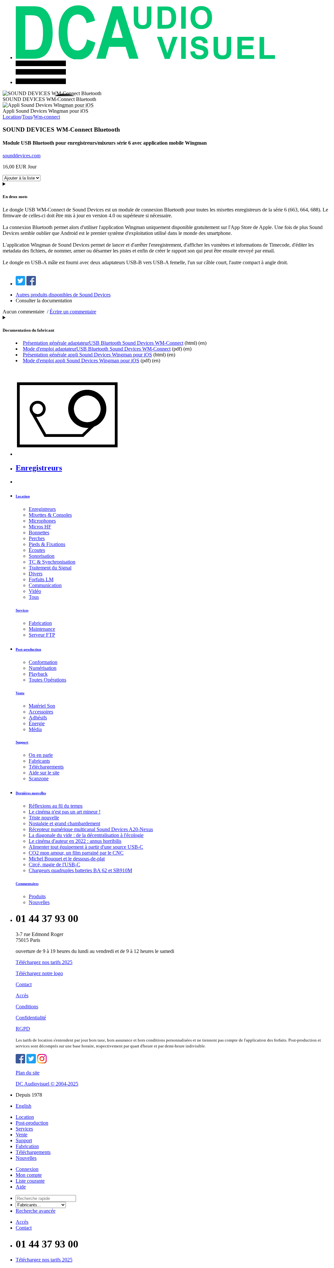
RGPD (23, 1028)
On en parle (41, 755)
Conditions (27, 1006)
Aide (21, 1186)
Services (22, 610)
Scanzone (39, 778)
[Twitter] (20, 283)
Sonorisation (41, 556)
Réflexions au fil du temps (56, 806)
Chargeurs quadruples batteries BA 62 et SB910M (80, 870)
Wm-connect (47, 117)
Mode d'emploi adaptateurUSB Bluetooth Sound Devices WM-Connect (97, 349)
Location (12, 117)
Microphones (42, 521)
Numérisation (42, 668)
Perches (37, 538)
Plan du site (27, 1072)
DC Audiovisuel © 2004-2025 (47, 1084)
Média (35, 729)
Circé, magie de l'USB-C (54, 864)
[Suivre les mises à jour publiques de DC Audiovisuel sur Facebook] (20, 1061)
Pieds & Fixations (47, 544)
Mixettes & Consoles (50, 515)
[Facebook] (31, 283)
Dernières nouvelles (31, 793)
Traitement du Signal (50, 567)
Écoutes (37, 550)
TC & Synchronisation (52, 562)
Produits (37, 896)
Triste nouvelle (44, 817)
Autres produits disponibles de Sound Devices (63, 294)
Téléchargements (46, 767)
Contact (24, 984)
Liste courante (30, 1181)
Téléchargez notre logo (39, 973)
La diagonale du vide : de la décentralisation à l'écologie (86, 835)
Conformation (43, 662)
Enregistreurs (39, 468)
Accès (22, 995)
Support (22, 742)
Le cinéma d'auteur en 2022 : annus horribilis (75, 841)
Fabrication (40, 623)
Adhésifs (38, 717)
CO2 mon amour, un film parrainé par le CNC (76, 853)
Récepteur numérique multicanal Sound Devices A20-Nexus (91, 829)
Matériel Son (42, 706)
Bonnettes (39, 532)
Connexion (27, 1169)
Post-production (28, 649)
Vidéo (35, 591)
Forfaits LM (41, 579)
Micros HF (40, 526)
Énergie (37, 723)
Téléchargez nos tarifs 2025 (44, 962)
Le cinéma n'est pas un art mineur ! (64, 811)
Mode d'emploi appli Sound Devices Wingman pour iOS (81, 360)
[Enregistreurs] (71, 454)
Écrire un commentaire (73, 311)
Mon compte (29, 1175)
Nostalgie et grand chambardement (64, 823)
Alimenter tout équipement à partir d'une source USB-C (86, 847)
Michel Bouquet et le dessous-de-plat (67, 858)
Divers (35, 573)
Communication (45, 585)
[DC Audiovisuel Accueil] (145, 57)
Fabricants (39, 761)
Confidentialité (31, 1017)
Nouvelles (39, 902)
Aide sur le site (44, 772)
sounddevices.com (21, 155)
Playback (38, 674)
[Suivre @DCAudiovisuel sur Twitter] (31, 1061)
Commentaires (27, 884)
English (23, 1106)
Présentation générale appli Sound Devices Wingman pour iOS (87, 354)
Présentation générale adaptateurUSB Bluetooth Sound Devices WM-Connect (103, 343)
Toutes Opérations (47, 680)
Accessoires (41, 711)
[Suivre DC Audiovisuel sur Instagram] (42, 1061)
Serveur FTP (42, 635)
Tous (27, 117)
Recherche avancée (35, 1211)
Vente (20, 693)
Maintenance (42, 629)
